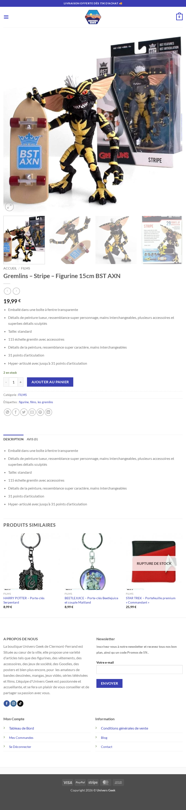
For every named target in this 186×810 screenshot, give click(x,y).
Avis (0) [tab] (32, 439)
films (33, 402)
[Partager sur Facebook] (16, 412)
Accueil (10, 268)
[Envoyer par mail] (32, 412)
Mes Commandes (21, 738)
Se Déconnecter (20, 747)
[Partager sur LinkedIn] (48, 412)
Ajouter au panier (50, 382)
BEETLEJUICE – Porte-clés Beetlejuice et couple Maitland (91, 600)
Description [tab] (13, 439)
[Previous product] (16, 291)
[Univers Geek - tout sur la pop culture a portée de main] (93, 17)
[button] (6, 16)
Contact (106, 747)
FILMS (25, 268)
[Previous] (13, 124)
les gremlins (45, 402)
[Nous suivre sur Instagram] (13, 703)
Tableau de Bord (21, 728)
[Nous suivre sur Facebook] (7, 703)
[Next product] (7, 291)
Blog (104, 738)
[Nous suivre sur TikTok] (20, 703)
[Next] (173, 124)
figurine (24, 402)
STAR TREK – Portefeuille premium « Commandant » (151, 600)
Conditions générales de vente (124, 728)
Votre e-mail (105, 662)
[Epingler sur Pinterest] (40, 412)
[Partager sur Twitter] (24, 412)
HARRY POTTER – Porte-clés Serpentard (23, 600)
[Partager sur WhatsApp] (7, 412)
